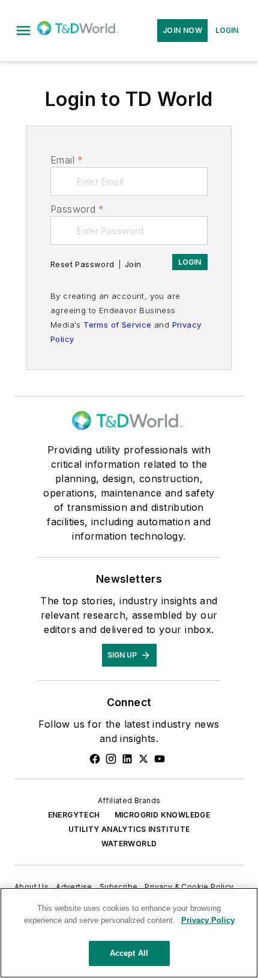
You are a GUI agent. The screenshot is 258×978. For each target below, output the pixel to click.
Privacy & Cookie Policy (189, 886)
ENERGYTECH (74, 814)
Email (66, 160)
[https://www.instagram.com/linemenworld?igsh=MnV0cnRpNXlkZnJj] (111, 759)
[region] (129, 933)
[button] (23, 31)
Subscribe (119, 886)
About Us (31, 886)
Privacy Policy (208, 920)
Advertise (74, 886)
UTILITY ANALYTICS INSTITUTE (129, 829)
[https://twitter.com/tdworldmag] (143, 759)
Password (77, 209)
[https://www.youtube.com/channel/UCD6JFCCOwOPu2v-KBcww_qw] (160, 759)
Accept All (129, 953)
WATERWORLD (129, 843)
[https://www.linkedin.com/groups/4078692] (127, 759)
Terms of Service (117, 324)
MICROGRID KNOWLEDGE (163, 814)
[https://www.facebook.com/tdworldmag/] (95, 759)
